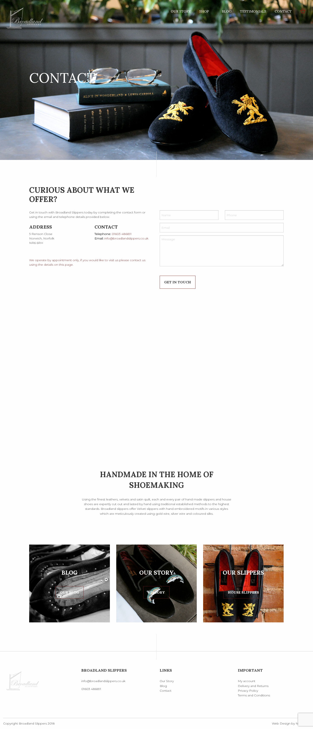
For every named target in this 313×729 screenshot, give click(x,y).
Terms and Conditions (254, 695)
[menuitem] (181, 11)
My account (246, 681)
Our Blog (69, 592)
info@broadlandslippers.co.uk (126, 238)
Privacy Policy (248, 691)
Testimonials (253, 11)
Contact (283, 11)
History (156, 592)
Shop (204, 11)
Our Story (181, 11)
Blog (226, 11)
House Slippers (243, 592)
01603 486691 (122, 234)
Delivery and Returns (253, 686)
